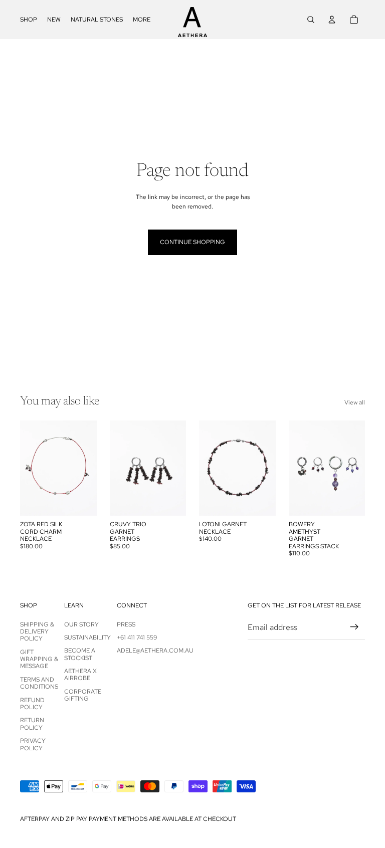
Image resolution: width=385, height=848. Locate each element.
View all (354, 402)
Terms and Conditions (39, 683)
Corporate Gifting (82, 695)
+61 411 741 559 (137, 637)
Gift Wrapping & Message (39, 659)
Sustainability (87, 637)
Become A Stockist (79, 654)
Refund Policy (32, 703)
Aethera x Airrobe (80, 674)
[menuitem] (141, 20)
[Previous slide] (31, 468)
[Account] (332, 20)
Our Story (81, 624)
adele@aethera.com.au (155, 651)
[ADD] (170, 501)
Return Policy (32, 723)
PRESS (126, 624)
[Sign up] (354, 627)
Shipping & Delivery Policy (37, 631)
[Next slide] (86, 468)
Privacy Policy (33, 744)
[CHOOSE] (81, 501)
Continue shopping (192, 242)
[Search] (311, 20)
